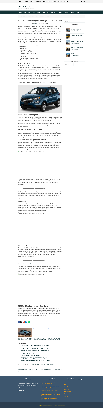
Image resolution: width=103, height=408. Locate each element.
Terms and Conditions (69, 394)
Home (65, 382)
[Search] (83, 12)
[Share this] (19, 322)
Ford (23, 364)
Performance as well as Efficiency (27, 52)
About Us (66, 384)
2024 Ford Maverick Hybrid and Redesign (31, 355)
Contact (66, 386)
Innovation (22, 55)
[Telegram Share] (26, 322)
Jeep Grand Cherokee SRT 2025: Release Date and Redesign (35, 348)
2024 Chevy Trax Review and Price (30, 264)
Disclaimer (66, 389)
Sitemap (66, 396)
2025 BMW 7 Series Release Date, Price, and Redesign (34, 357)
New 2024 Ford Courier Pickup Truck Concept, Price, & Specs (25, 339)
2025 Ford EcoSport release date (47, 364)
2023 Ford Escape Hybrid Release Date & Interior (32, 347)
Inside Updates (23, 56)
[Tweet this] (21, 322)
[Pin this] (24, 322)
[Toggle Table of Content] (36, 46)
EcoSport (28, 65)
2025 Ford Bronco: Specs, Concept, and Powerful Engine (40, 339)
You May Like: (25, 59)
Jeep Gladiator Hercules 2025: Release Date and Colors (34, 359)
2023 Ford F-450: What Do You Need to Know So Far (54, 339)
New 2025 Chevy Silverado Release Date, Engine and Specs (35, 360)
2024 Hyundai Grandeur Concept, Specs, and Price (51, 368)
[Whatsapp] (29, 322)
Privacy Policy (67, 391)
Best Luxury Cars (24, 6)
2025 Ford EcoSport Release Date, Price (29, 58)
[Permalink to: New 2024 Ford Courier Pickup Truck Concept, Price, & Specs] (25, 332)
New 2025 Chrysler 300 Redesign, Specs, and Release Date (35, 350)
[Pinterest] (82, 1)
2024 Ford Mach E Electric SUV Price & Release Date (33, 352)
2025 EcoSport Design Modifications (28, 53)
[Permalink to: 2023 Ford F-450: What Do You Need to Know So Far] (55, 332)
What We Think (23, 48)
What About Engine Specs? (26, 50)
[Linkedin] (84, 1)
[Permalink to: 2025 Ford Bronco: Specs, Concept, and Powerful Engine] (40, 332)
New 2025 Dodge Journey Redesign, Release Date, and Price (35, 353)
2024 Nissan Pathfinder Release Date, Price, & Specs (27, 369)
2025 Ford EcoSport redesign (34, 364)
